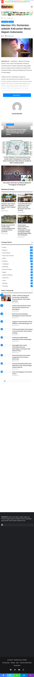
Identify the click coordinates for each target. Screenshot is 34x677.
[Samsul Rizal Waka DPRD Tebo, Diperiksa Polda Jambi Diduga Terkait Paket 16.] (6, 366)
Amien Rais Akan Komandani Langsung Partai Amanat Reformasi (21, 357)
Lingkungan (10, 18)
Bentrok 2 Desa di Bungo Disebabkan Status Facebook (21, 315)
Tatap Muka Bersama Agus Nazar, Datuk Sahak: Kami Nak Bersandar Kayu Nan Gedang (24, 207)
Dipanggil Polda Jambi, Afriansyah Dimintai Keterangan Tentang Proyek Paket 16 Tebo (21, 348)
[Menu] (32, 7)
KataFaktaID (17, 114)
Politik (4, 258)
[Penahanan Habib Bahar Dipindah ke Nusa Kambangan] (6, 340)
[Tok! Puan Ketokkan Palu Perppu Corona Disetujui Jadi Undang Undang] (6, 331)
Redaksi (13, 662)
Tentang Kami (6, 662)
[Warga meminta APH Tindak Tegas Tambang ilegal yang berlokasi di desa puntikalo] (8, 219)
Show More (16, 95)
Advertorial (5, 277)
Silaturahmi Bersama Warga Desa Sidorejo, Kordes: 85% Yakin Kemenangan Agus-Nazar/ (16, 132)
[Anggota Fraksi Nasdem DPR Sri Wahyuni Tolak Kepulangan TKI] (6, 324)
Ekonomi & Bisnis (7, 269)
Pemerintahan (10, 124)
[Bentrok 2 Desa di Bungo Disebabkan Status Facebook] (6, 316)
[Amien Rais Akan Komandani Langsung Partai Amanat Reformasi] (6, 358)
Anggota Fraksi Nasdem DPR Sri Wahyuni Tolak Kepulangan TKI (22, 322)
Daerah (4, 247)
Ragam (4, 272)
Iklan (17, 662)
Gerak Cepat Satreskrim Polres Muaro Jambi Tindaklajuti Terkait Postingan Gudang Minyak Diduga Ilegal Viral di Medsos (24, 230)
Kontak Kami (17, 665)
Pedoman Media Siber (26, 662)
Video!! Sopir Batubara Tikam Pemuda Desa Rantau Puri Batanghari (21, 307)
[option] (17, 127)
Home (4, 18)
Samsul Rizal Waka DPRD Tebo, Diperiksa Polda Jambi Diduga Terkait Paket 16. (22, 365)
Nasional (11, 21)
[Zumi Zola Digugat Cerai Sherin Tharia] (6, 374)
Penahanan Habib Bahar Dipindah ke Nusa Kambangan (21, 338)
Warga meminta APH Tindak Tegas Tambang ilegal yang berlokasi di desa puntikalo (8, 228)
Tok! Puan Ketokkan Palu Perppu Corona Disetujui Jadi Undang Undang (22, 331)
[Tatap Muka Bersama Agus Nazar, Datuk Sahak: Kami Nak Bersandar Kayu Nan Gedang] (25, 198)
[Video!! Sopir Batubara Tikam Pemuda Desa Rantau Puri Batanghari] (6, 308)
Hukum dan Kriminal (8, 255)
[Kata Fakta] (8, 7)
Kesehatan (5, 266)
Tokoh (4, 280)
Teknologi (5, 286)
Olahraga (4, 283)
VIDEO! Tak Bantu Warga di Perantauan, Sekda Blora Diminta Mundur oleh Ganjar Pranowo (21, 298)
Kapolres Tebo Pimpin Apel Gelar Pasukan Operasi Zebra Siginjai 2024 (8, 206)
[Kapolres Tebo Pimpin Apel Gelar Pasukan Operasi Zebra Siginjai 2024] (8, 198)
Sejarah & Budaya (7, 275)
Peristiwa (4, 261)
